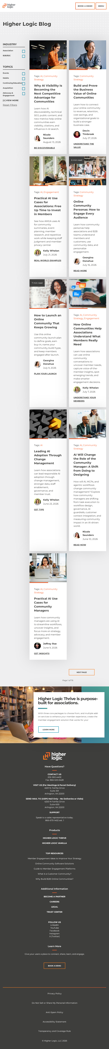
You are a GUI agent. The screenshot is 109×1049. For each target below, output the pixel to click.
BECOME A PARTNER (54, 896)
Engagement (51, 192)
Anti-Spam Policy (54, 1012)
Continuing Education (12, 83)
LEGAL (54, 907)
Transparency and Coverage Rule (54, 1031)
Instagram (54, 933)
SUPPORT (55, 812)
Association (8, 50)
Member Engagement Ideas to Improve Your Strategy (54, 858)
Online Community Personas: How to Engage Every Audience (87, 209)
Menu (101, 6)
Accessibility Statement (54, 1021)
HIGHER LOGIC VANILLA (54, 843)
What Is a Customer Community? (54, 874)
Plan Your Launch (45, 373)
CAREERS (54, 901)
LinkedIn (54, 925)
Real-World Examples (47, 260)
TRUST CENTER (54, 912)
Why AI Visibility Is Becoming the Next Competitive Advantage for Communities (48, 93)
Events (6, 73)
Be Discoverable (44, 148)
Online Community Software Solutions (54, 863)
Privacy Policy (55, 993)
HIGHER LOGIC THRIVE (54, 838)
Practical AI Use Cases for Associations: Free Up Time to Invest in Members (47, 206)
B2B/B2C (7, 55)
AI (41, 76)
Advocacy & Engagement (8, 94)
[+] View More (10, 100)
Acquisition (8, 88)
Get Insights (41, 653)
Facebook (54, 930)
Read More (80, 270)
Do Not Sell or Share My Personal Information (54, 1003)
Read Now (80, 545)
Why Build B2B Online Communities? (54, 879)
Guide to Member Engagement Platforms (54, 868)
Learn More (48, 730)
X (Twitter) (54, 936)
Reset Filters (10, 105)
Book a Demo (85, 6)
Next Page (82, 672)
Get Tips (39, 509)
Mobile (6, 78)
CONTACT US (54, 774)
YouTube (54, 928)
